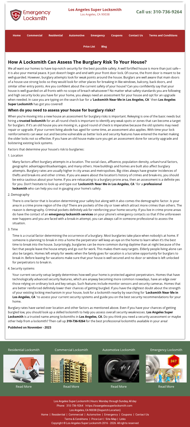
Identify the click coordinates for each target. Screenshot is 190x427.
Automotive (76, 35)
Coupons (116, 35)
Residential (56, 35)
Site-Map (111, 419)
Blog (104, 46)
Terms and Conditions (163, 35)
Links (122, 419)
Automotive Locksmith (118, 350)
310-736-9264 (167, 12)
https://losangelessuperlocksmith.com (109, 405)
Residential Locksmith (24, 350)
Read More (24, 386)
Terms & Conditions (76, 419)
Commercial (34, 35)
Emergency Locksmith (166, 350)
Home (17, 35)
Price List (89, 46)
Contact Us (136, 35)
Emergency (98, 35)
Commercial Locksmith (71, 350)
